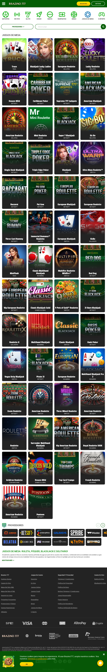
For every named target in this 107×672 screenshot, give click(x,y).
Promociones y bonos (8, 604)
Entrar (98, 4)
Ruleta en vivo (99, 579)
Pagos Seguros (63, 600)
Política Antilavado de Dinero (67, 608)
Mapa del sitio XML (7, 587)
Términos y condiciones (66, 579)
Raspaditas (34, 600)
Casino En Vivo (6, 583)
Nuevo (33, 595)
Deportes (34, 579)
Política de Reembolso (65, 604)
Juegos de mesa (11, 35)
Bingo (33, 604)
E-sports (34, 612)
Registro (83, 4)
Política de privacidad (65, 583)
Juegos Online (36, 587)
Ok (27, 664)
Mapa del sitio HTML (8, 591)
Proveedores (17, 27)
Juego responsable (64, 595)
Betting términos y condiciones (68, 591)
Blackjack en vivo (100, 583)
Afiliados (4, 612)
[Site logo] (17, 4)
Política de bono (63, 587)
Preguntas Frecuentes (8, 600)
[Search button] (103, 26)
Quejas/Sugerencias (8, 608)
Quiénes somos (6, 579)
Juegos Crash (35, 591)
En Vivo (33, 583)
